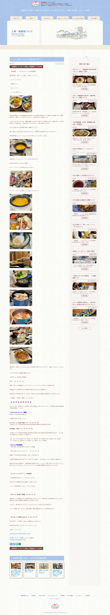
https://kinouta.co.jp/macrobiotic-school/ (20, 533)
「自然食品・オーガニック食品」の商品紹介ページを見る (26, 66)
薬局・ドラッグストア (63, 18)
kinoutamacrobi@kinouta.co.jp (18, 539)
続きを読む (85, 88)
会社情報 (87, 10)
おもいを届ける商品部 (78, 18)
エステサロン (81, 10)
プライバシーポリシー (55, 598)
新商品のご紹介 (93, 254)
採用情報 (69, 10)
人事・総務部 (94, 18)
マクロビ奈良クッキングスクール (58, 10)
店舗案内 (31, 10)
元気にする (89, 153)
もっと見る (84, 328)
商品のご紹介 (46, 10)
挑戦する (32, 18)
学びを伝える (47, 18)
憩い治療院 (74, 10)
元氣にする (16, 18)
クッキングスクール (60, 63)
